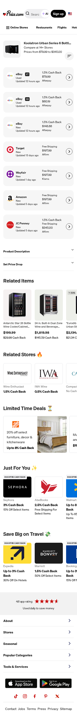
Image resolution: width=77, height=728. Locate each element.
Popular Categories (17, 655)
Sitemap (66, 708)
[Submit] (27, 14)
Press (42, 708)
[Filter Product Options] (69, 56)
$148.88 (47, 126)
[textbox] (70, 14)
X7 (27, 74)
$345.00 (47, 228)
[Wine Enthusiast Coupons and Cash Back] (17, 378)
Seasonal (10, 643)
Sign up (58, 13)
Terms (31, 708)
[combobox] (37, 14)
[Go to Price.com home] (13, 14)
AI (46, 13)
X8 (27, 99)
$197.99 (47, 150)
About (8, 620)
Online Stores (19, 27)
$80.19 (46, 101)
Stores (8, 632)
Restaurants (44, 27)
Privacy (53, 708)
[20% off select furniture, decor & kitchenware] (35, 434)
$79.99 (46, 77)
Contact (10, 708)
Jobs (21, 708)
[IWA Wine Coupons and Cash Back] (49, 378)
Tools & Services (15, 666)
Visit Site (69, 77)
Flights (62, 27)
